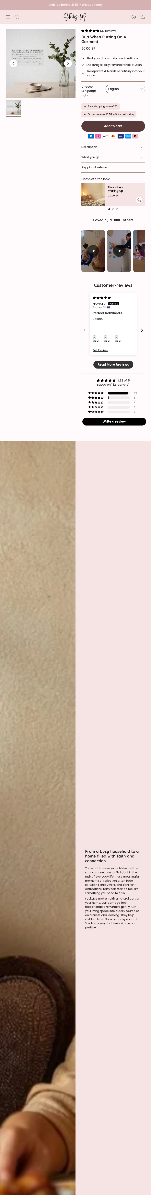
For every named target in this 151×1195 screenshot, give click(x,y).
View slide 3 (117, 209)
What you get (91, 157)
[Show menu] (8, 17)
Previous (13, 63)
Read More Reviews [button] (113, 364)
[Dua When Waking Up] (93, 194)
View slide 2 (113, 209)
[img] (102, 298)
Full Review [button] (100, 350)
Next (68, 63)
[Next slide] (142, 330)
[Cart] (142, 17)
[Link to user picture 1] (97, 340)
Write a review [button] (114, 421)
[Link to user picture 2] (108, 340)
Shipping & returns (94, 167)
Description (89, 147)
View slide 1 (109, 209)
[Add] (139, 200)
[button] (90, 31)
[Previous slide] (84, 330)
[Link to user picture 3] (119, 340)
